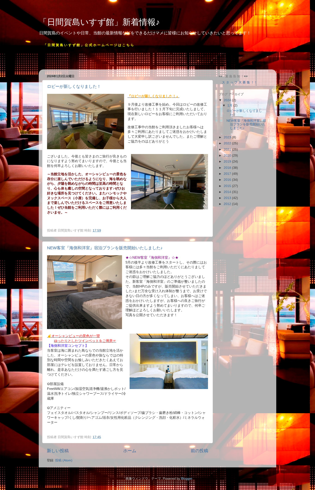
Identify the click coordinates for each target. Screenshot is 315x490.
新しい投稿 (58, 450)
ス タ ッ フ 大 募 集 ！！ (238, 82)
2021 (228, 149)
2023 (228, 137)
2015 (228, 186)
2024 (228, 100)
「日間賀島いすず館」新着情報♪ (99, 22)
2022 (228, 143)
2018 (228, 167)
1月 (230, 105)
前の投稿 (199, 450)
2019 (228, 161)
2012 (228, 204)
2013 (228, 198)
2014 (228, 192)
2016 (228, 179)
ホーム (129, 450)
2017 (228, 173)
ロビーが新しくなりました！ (74, 86)
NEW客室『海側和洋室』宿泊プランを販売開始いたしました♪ (105, 248)
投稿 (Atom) (63, 460)
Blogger (186, 478)
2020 (228, 155)
